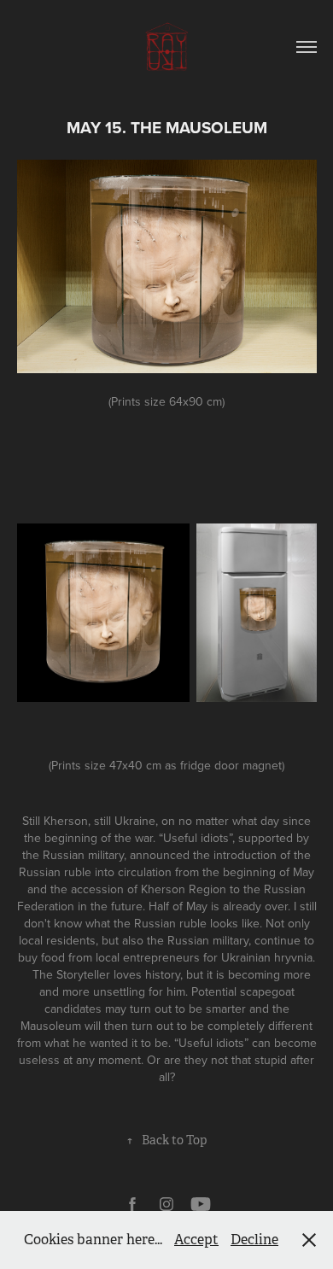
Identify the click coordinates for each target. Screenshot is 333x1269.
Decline (254, 1240)
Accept (196, 1240)
